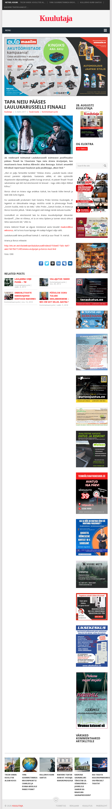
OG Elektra (82, 149)
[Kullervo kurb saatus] (47, 765)
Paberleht (101, 806)
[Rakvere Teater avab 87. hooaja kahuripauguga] (64, 765)
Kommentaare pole (50, 112)
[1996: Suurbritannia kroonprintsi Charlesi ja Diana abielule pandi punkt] (29, 765)
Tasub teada (34, 112)
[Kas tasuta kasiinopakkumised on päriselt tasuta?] (99, 765)
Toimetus (61, 806)
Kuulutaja (8, 112)
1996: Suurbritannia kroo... (62, 2)
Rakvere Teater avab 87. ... (16, 7)
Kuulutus (87, 806)
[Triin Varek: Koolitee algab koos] (12, 765)
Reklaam (74, 806)
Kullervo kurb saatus (91, 2)
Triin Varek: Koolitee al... (32, 2)
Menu (8, 30)
